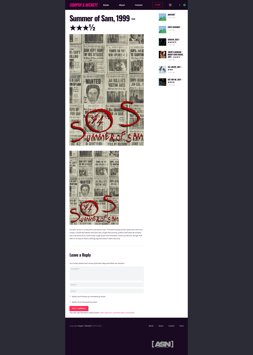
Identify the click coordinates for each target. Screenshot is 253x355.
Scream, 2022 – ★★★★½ (174, 40)
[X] (175, 5)
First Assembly (174, 27)
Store (182, 326)
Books (151, 326)
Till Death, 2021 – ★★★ (175, 68)
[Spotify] (184, 5)
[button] (110, 5)
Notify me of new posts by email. (84, 302)
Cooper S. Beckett (84, 326)
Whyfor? (171, 14)
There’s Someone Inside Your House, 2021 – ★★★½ (175, 54)
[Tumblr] (179, 5)
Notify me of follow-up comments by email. (89, 296)
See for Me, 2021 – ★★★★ (175, 80)
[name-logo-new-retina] (83, 4)
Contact (171, 326)
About (161, 326)
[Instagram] (170, 5)
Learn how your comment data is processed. (117, 312)
